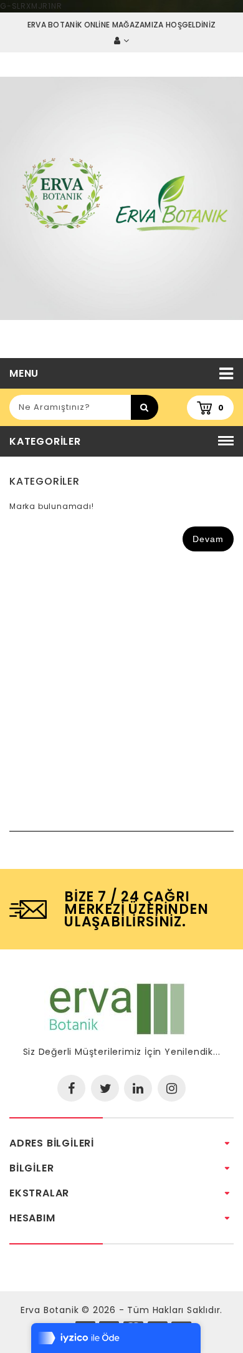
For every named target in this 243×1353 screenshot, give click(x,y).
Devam (208, 539)
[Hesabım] (121, 41)
